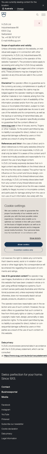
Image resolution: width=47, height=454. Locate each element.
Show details (35, 238)
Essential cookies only (23, 250)
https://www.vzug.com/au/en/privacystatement (25, 355)
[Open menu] (43, 14)
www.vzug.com (9, 68)
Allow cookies (23, 244)
